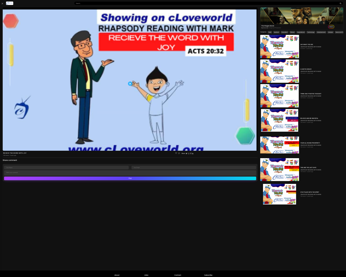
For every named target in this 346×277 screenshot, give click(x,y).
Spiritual (276, 32)
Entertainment (321, 32)
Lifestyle (330, 32)
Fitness (292, 32)
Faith (270, 32)
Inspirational (300, 32)
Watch (331, 26)
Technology (310, 32)
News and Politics (341, 32)
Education (285, 32)
